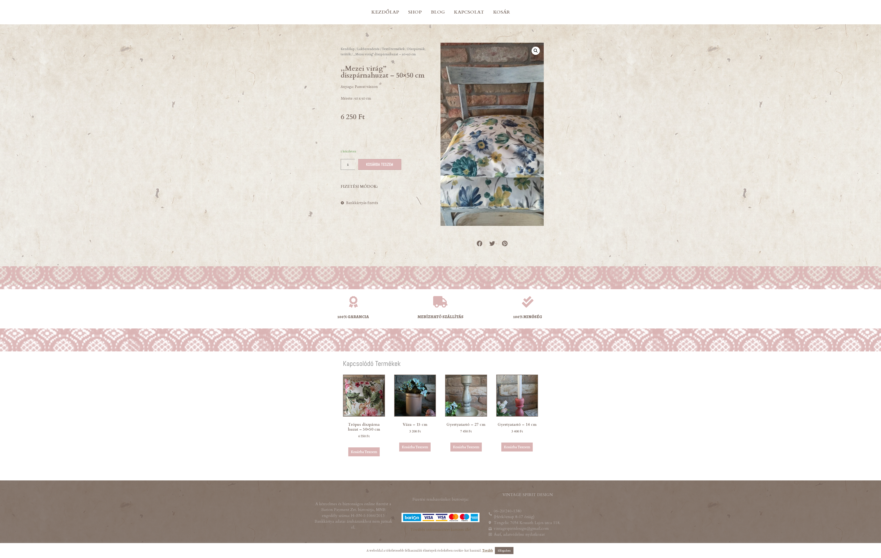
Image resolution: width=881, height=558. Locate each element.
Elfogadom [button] (504, 550)
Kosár (501, 12)
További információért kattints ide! (440, 529)
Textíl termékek (393, 48)
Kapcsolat (469, 12)
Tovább (487, 550)
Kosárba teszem (379, 164)
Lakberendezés (368, 48)
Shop (415, 12)
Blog (438, 12)
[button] (479, 243)
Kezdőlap (385, 12)
